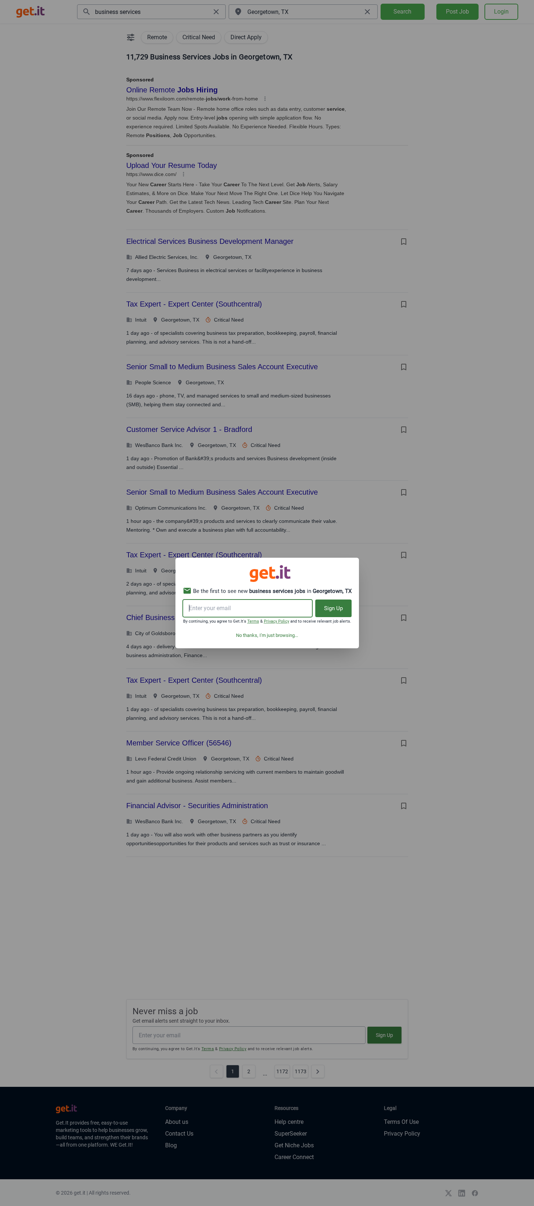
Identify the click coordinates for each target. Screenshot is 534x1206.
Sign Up (333, 608)
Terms (253, 621)
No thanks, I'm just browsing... (267, 635)
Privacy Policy (276, 621)
